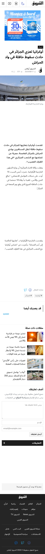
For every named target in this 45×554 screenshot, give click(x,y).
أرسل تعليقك (36, 434)
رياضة (13, 504)
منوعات (25, 509)
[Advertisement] (23, 124)
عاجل (7, 529)
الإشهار (7, 534)
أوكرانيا (37, 296)
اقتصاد (22, 504)
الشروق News (28, 515)
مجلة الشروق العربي (32, 529)
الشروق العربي (22, 520)
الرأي (6, 504)
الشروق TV (15, 515)
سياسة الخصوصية (21, 534)
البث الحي (17, 529)
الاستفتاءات (36, 534)
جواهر (33, 509)
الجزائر (40, 47)
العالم (30, 504)
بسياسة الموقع (22, 398)
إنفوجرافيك (14, 509)
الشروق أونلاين (30, 68)
